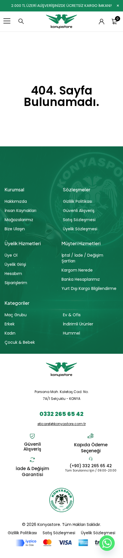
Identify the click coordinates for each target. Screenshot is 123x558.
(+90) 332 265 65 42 (91, 466)
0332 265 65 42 (61, 414)
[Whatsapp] (107, 543)
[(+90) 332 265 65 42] (91, 459)
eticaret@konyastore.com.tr (61, 423)
